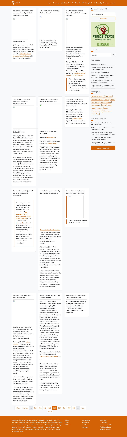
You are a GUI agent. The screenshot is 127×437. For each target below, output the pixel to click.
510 (35, 408)
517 (69, 408)
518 (74, 408)
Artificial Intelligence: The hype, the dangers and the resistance (101, 81)
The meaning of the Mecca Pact (100, 72)
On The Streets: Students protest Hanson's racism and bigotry (101, 138)
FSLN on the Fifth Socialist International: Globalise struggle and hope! (76, 13)
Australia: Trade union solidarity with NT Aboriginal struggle (50, 192)
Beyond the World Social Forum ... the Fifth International (76, 296)
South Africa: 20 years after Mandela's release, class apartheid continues (22, 101)
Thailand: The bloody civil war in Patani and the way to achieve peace (102, 76)
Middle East (95, 114)
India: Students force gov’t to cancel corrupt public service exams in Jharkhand (103, 133)
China (104, 105)
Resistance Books (105, 427)
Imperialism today (54, 3)
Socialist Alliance (105, 429)
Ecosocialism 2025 (106, 425)
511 (40, 408)
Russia (112, 99)
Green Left (103, 422)
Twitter (84, 425)
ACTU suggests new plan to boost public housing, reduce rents (103, 128)
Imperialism (108, 96)
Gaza (93, 108)
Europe (106, 108)
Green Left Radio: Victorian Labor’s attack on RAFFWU (101, 123)
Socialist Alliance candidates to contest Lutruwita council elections (102, 143)
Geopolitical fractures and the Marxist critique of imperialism (102, 68)
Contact (84, 427)
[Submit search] (113, 55)
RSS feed (67, 425)
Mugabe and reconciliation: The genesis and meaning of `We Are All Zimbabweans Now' (23, 13)
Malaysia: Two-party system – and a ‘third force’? (22, 296)
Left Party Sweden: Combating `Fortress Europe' (49, 12)
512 (45, 408)
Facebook (85, 422)
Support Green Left (103, 148)
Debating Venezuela (102, 3)
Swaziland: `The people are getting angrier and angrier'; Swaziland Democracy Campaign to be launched (76, 102)
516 (64, 408)
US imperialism (96, 105)
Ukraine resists (66, 3)
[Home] (16, 3)
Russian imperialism (97, 96)
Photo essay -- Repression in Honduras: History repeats (49, 100)
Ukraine (106, 99)
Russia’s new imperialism (98, 64)
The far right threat (89, 3)
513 (50, 408)
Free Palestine (76, 3)
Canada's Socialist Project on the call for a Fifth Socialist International (23, 193)
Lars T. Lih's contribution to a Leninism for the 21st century (75, 192)
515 (59, 408)
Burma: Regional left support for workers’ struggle (50, 296)
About (113, 3)
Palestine (99, 108)
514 (54, 408)
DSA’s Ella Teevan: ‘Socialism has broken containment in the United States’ (102, 86)
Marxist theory (96, 111)
